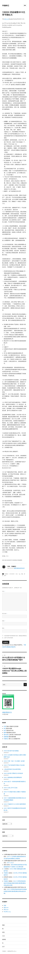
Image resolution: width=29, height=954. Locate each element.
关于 (3, 946)
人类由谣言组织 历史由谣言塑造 (12, 769)
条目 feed (6, 907)
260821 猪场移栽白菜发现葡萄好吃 (13, 777)
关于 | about (10, 862)
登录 (5, 905)
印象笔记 (6, 738)
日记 (17, 574)
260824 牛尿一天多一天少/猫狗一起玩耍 (14, 761)
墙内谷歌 (6, 734)
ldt (4, 869)
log (19, 574)
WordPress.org (7, 911)
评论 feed (6, 909)
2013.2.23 (6, 19)
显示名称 (4, 613)
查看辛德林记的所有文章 (19, 568)
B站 (5, 728)
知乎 (5, 730)
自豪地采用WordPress (11, 951)
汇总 (3, 936)
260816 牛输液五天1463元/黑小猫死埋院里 (15, 804)
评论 (3, 591)
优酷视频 (6, 736)
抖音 (5, 726)
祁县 (22, 574)
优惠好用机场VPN (7, 712)
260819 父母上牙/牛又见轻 (10, 787)
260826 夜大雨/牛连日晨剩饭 (11, 751)
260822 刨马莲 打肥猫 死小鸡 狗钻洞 (13, 773)
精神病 (4, 939)
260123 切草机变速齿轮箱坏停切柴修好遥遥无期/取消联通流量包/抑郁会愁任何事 (15, 883)
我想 (3, 925)
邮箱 (3, 620)
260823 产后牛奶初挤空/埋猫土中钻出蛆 (14, 765)
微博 (5, 732)
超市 (5, 575)
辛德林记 (5, 5)
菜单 (25, 5)
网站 (3, 628)
